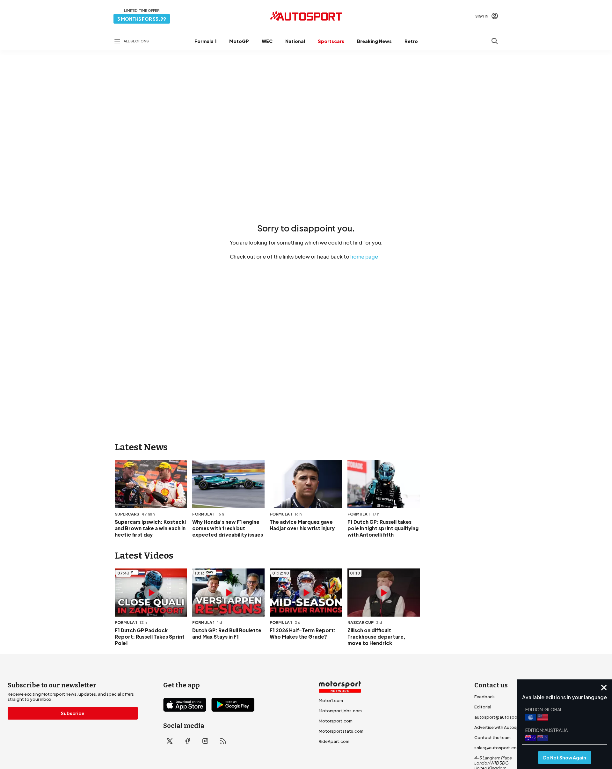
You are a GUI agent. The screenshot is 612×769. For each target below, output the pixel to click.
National (295, 41)
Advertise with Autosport (499, 727)
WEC (267, 41)
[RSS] (223, 741)
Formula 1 (205, 41)
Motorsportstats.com (341, 731)
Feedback (484, 696)
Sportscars (331, 41)
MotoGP (239, 41)
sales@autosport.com (497, 747)
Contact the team (492, 737)
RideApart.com (334, 741)
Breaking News (374, 41)
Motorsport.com (336, 720)
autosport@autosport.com (502, 717)
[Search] (494, 41)
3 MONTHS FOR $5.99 (141, 19)
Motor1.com (331, 700)
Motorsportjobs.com (340, 710)
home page (364, 256)
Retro (411, 41)
